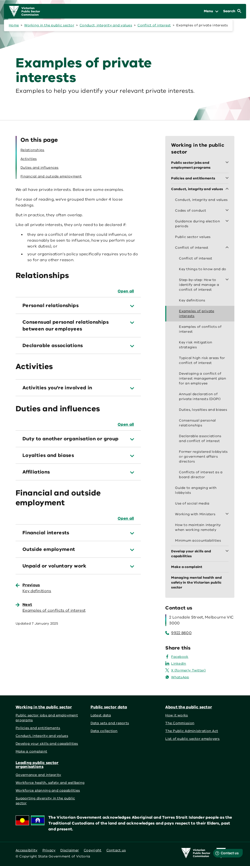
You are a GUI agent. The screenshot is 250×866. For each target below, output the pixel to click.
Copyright (92, 850)
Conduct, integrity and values (106, 25)
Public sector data (109, 707)
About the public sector (188, 707)
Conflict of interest (154, 25)
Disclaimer (69, 850)
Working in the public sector (49, 25)
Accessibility (27, 850)
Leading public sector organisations (37, 765)
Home (14, 25)
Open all (126, 291)
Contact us (116, 850)
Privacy (49, 850)
